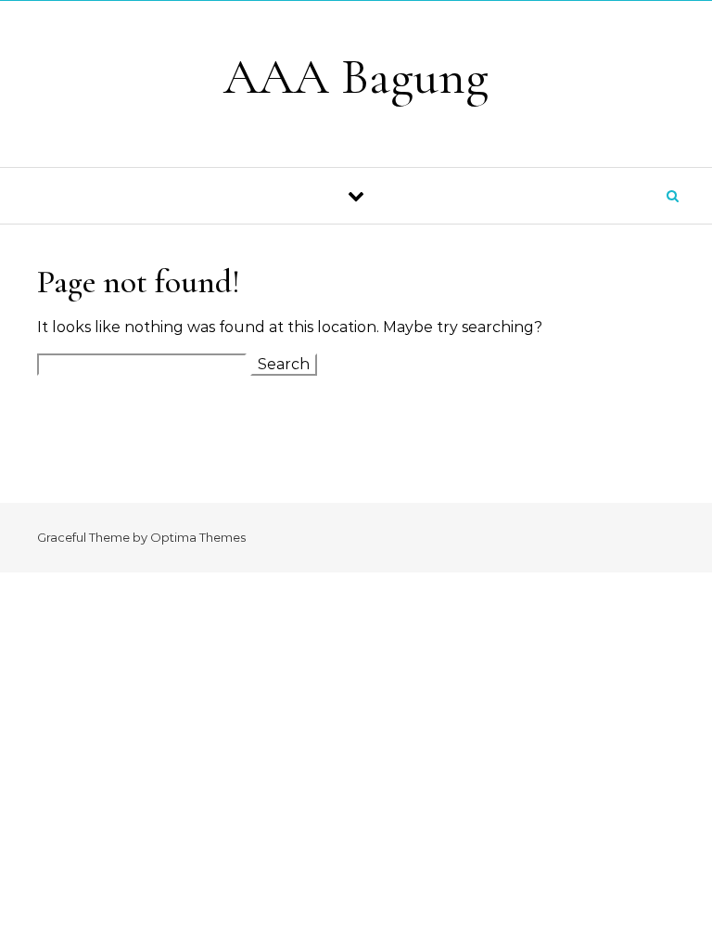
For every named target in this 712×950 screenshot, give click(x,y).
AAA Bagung (356, 76)
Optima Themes (198, 537)
